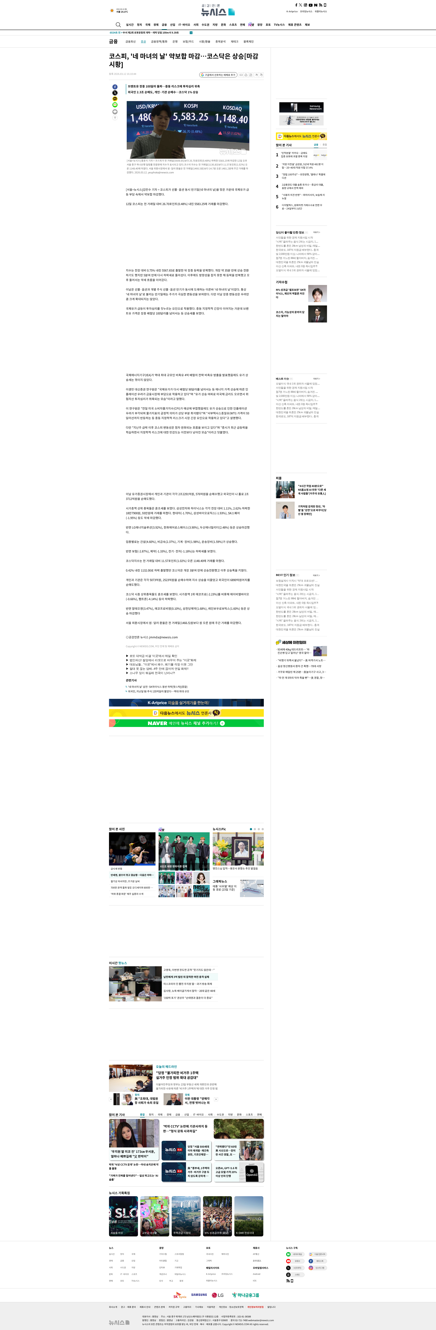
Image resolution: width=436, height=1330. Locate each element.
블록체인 (249, 41)
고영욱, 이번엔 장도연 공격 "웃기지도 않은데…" (189, 970)
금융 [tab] (316, 144)
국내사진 (210, 1254)
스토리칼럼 (179, 1254)
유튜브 (297, 1261)
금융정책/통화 (159, 41)
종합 (142, 1114)
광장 (259, 24)
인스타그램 (320, 1267)
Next (216, 1099)
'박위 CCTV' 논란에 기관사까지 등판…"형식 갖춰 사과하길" (185, 1128)
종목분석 (220, 41)
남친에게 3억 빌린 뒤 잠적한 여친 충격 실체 (186, 977)
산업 (172, 24)
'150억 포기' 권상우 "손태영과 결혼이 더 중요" (188, 998)
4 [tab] (263, 829)
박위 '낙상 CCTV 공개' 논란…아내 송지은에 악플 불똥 (134, 1166)
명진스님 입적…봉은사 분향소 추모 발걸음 (235, 868)
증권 (143, 41)
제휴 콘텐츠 (295, 24)
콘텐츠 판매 (159, 1307)
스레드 (297, 1274)
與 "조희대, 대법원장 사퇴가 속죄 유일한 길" (147, 1102)
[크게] (261, 74)
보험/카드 (188, 41)
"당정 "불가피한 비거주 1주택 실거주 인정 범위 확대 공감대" (177, 1075)
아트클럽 (163, 1260)
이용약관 (211, 1307)
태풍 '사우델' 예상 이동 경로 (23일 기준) (225, 887)
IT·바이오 (184, 24)
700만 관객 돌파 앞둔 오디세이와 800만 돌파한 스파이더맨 (133, 887)
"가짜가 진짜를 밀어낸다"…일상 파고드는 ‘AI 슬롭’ (133, 1177)
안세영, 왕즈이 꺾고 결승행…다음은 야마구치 (133, 875)
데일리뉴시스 (180, 1274)
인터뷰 (162, 1267)
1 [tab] (251, 829)
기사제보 (199, 1307)
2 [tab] (255, 829)
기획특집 (178, 1267)
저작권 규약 (174, 1307)
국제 (147, 24)
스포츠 (233, 24)
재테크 (234, 41)
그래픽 (209, 1260)
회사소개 (113, 1307)
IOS (254, 1280)
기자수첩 (281, 282)
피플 (279, 478)
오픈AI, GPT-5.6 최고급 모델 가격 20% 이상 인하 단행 (226, 1172)
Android (256, 1273)
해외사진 (225, 1254)
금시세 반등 (116, 868)
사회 (196, 24)
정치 (139, 24)
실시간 (130, 24)
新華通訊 (257, 1260)
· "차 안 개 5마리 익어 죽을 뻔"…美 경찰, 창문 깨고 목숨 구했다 (301, 677)
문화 (223, 24)
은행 (175, 41)
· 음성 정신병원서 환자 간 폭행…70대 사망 (298, 666)
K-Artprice (292, 11)
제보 (307, 24)
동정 (181, 1280)
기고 (176, 1260)
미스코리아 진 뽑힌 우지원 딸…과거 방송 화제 (188, 984)
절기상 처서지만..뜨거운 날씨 (125, 881)
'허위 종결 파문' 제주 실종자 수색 (127, 894)
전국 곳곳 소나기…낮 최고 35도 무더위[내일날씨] (140, 33)
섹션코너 (163, 1274)
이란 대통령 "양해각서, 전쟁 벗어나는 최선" (197, 1102)
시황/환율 (204, 41)
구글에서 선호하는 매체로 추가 (220, 75)
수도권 (205, 24)
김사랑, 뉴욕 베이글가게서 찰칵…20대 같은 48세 (189, 991)
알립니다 (271, 1307)
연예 (242, 24)
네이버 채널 (297, 1254)
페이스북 (319, 1261)
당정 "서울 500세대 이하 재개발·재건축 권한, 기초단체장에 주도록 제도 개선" (198, 1150)
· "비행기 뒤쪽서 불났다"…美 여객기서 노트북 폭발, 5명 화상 (301, 660)
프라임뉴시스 (306, 11)
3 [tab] (259, 829)
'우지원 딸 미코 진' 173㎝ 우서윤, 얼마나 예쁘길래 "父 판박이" (133, 1154)
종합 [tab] (325, 144)
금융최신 (131, 41)
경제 (156, 24)
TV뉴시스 (279, 24)
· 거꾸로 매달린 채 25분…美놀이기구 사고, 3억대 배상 (301, 672)
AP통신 (256, 1254)
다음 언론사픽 (320, 1254)
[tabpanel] (238, 853)
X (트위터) (297, 1267)
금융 (164, 24)
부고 (171, 1280)
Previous (111, 1099)
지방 (215, 24)
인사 (161, 1280)
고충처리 (187, 1307)
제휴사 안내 (145, 1307)
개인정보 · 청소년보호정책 (231, 1307)
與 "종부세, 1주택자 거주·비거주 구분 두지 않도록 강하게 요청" (198, 1172)
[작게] (256, 74)
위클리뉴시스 (321, 11)
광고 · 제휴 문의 (128, 1307)
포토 (268, 24)
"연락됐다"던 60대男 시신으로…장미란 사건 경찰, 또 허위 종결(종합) (226, 1150)
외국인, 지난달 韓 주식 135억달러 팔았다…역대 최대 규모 (158, 691)
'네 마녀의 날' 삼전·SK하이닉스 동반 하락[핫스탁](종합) (158, 687)
